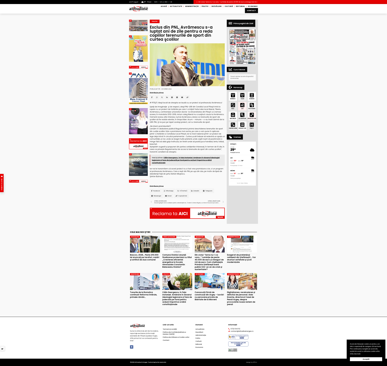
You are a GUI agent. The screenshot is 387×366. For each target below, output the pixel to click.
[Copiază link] (187, 97)
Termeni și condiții (170, 329)
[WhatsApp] (157, 97)
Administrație (192, 6)
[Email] (182, 97)
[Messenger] (177, 97)
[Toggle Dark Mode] (2, 348)
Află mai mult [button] (355, 353)
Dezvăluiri (217, 6)
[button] (242, 47)
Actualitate (176, 6)
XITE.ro (255, 362)
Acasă (164, 6)
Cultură (229, 6)
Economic (253, 6)
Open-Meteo (244, 183)
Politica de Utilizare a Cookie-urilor (176, 337)
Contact (251, 10)
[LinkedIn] (167, 97)
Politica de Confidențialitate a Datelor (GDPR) (174, 333)
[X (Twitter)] (162, 97)
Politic (205, 6)
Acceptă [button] (366, 359)
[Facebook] (152, 97)
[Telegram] (172, 97)
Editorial (240, 6)
